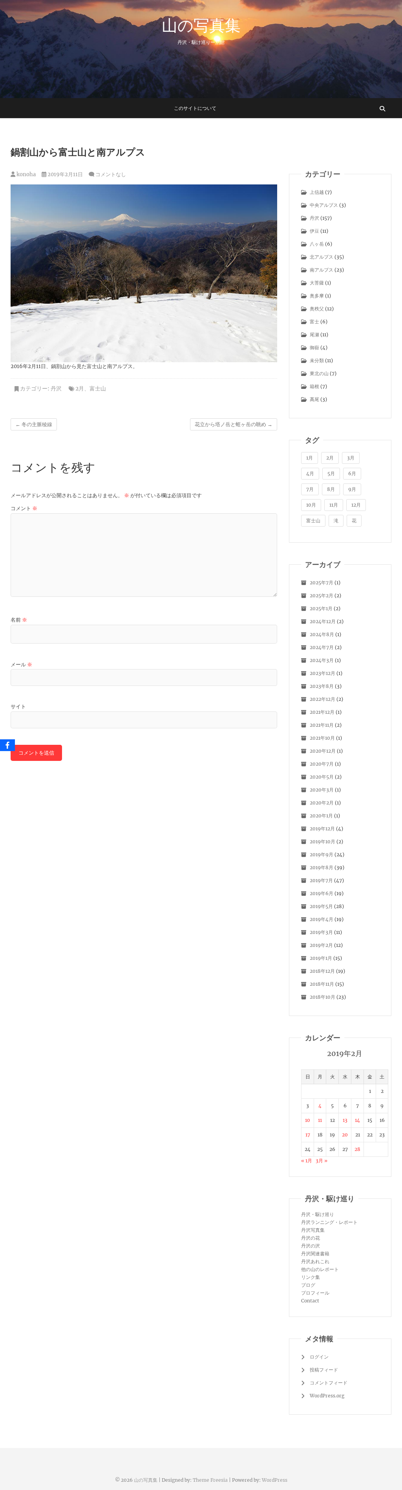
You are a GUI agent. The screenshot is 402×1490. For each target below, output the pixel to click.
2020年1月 (321, 816)
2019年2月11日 (64, 174)
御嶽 (314, 347)
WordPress (274, 1480)
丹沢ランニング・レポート (329, 1222)
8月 (331, 489)
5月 (331, 473)
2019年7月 (321, 880)
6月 (352, 473)
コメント (24, 508)
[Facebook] (7, 745)
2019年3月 (321, 932)
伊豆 (314, 231)
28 (357, 1149)
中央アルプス (324, 205)
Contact (310, 1301)
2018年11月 (322, 984)
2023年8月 (322, 686)
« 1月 (306, 1161)
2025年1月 (321, 608)
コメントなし (110, 174)
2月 (79, 388)
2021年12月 (322, 712)
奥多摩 (317, 296)
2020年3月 (322, 790)
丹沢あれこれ (315, 1261)
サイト (18, 706)
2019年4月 (321, 919)
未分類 (317, 360)
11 (320, 1120)
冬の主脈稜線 (33, 424)
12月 (356, 505)
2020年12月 (323, 751)
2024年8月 (322, 634)
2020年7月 (322, 764)
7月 (310, 489)
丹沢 (56, 388)
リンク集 (310, 1277)
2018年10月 (322, 997)
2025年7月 (321, 582)
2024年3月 (322, 660)
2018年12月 (322, 971)
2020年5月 (322, 777)
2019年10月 (322, 841)
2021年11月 (322, 725)
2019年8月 (321, 867)
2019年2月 (321, 945)
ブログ (308, 1285)
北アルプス (321, 257)
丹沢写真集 (313, 1230)
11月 (333, 505)
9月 (352, 489)
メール (21, 664)
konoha (25, 174)
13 (345, 1120)
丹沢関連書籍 (315, 1254)
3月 (350, 458)
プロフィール (315, 1293)
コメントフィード (328, 1383)
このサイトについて (195, 108)
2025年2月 (321, 595)
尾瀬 (314, 334)
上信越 (317, 192)
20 (345, 1135)
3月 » (321, 1161)
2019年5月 (321, 906)
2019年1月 (321, 958)
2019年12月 (322, 829)
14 (357, 1120)
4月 (310, 473)
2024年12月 (323, 621)
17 (307, 1135)
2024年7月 (322, 647)
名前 (19, 619)
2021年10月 (322, 738)
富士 (314, 322)
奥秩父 (317, 309)
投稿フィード (324, 1370)
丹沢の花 (310, 1238)
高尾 (314, 399)
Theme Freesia (210, 1480)
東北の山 (319, 373)
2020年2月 (322, 803)
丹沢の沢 (310, 1246)
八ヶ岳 (317, 244)
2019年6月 (321, 893)
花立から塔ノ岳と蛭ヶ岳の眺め (233, 424)
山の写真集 (201, 25)
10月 (311, 505)
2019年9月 (321, 854)
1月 (309, 458)
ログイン (319, 1357)
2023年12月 (322, 673)
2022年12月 (322, 699)
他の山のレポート (320, 1269)
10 (307, 1120)
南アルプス (321, 270)
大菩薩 (317, 283)
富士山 (98, 388)
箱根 (314, 386)
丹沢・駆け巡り (317, 1214)
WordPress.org (327, 1396)
